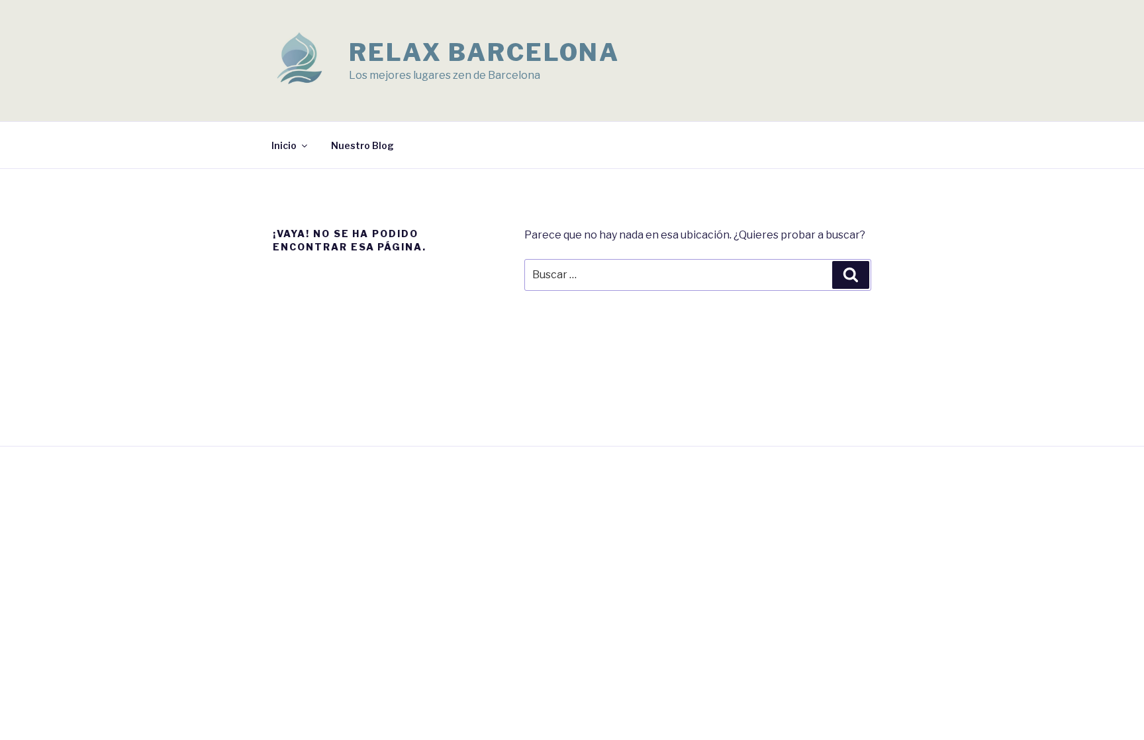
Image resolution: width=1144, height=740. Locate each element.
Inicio (284, 145)
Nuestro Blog (362, 145)
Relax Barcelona (484, 52)
